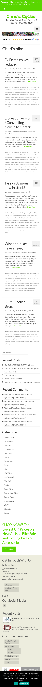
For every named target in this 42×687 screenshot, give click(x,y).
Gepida (6, 465)
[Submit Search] (4, 352)
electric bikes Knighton (18, 102)
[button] (21, 39)
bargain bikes (25, 87)
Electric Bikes (23, 131)
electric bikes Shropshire (20, 104)
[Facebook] (4, 9)
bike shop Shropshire (16, 97)
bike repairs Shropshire (20, 92)
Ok (16, 684)
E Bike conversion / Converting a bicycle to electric (22, 382)
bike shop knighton (14, 94)
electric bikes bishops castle (26, 99)
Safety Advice (9, 489)
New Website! (9, 477)
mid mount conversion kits (28, 172)
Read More (32, 81)
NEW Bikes (8, 473)
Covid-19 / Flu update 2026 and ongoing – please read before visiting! (25, 628)
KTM (29, 69)
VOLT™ (6, 505)
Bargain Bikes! (24, 69)
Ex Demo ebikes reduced (13, 379)
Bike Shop (29, 92)
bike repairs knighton (18, 90)
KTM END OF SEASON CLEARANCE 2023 (19, 365)
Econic (6, 457)
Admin (9, 69)
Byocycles (7, 445)
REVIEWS (7, 481)
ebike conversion (15, 164)
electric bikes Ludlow (30, 102)
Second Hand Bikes (11, 493)
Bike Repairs (8, 441)
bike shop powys (24, 94)
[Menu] (37, 29)
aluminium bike (18, 87)
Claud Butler (8, 453)
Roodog (7, 485)
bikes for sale (25, 97)
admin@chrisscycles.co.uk (13, 579)
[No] (39, 679)
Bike (35, 87)
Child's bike (36, 97)
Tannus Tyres (23, 192)
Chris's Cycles (21, 16)
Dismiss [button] (33, 4)
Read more (24, 684)
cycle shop (7, 99)
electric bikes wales (32, 104)
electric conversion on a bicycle (13, 172)
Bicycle (32, 87)
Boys (31, 97)
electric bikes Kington (31, 225)
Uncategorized (9, 501)
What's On (7, 509)
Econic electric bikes (11, 375)
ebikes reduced (15, 99)
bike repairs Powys (29, 90)
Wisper (30, 253)
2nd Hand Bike (9, 87)
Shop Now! (9, 549)
